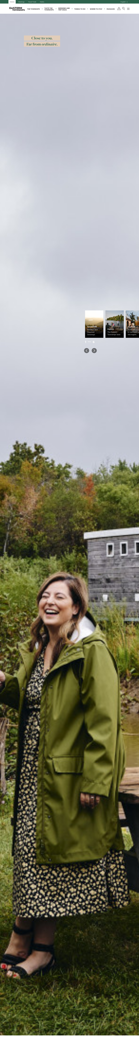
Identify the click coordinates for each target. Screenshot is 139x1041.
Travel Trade (32, 2)
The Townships (33, 9)
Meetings (21, 2)
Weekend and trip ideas (64, 9)
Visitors (12, 2)
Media (42, 2)
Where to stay (96, 9)
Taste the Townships (49, 9)
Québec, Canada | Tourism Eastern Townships (17, 8)
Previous (86, 350)
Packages (111, 9)
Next (94, 350)
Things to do (79, 9)
